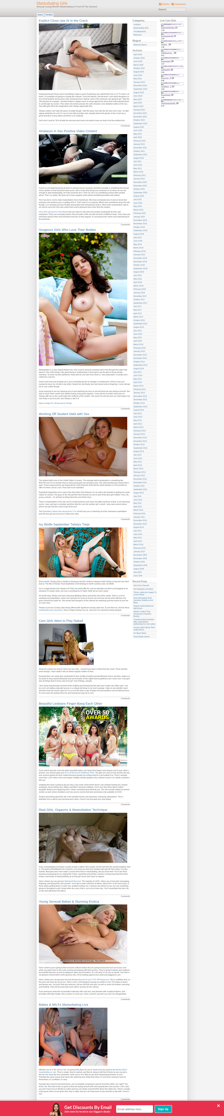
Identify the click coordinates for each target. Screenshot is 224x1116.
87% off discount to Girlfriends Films (79, 773)
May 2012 (137, 462)
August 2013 (138, 410)
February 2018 (139, 289)
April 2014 (137, 382)
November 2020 (140, 186)
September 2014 (140, 365)
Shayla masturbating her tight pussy (143, 607)
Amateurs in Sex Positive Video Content (68, 131)
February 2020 (139, 213)
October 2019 (139, 227)
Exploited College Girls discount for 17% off (61, 511)
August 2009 (138, 569)
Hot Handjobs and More (143, 589)
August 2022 (138, 127)
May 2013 (137, 420)
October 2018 (139, 265)
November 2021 (140, 148)
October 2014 (139, 362)
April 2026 (137, 54)
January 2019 (139, 255)
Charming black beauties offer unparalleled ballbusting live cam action (144, 621)
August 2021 (138, 158)
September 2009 (140, 565)
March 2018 (138, 286)
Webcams (137, 35)
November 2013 (140, 400)
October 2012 (139, 444)
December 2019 (140, 220)
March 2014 (138, 386)
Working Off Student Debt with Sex (64, 414)
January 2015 (139, 351)
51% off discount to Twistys (61, 403)
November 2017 (140, 296)
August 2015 (138, 327)
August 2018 (138, 272)
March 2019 (138, 248)
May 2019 (137, 244)
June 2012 (137, 458)
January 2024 (139, 82)
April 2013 (137, 424)
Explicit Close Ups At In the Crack (63, 20)
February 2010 (139, 548)
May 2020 (137, 206)
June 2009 (137, 576)
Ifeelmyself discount (73, 881)
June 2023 (137, 96)
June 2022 (137, 130)
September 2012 (140, 448)
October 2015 (139, 320)
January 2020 (139, 217)
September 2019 (140, 230)
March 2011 (138, 510)
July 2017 (137, 306)
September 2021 (140, 155)
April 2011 (137, 507)
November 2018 (140, 262)
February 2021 (139, 175)
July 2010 (137, 531)
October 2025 (139, 58)
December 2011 (140, 479)
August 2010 (138, 527)
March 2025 (138, 65)
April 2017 (137, 313)
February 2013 (139, 431)
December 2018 (140, 258)
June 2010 (137, 534)
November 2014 (140, 358)
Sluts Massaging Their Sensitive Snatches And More (143, 600)
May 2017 (137, 310)
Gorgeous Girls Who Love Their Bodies (67, 229)
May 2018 (137, 279)
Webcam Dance (140, 45)
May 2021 (137, 168)
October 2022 (139, 120)
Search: (162, 9)
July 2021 (137, 161)
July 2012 (137, 455)
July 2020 (137, 199)
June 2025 (137, 61)
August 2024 (138, 72)
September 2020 (140, 193)
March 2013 (138, 427)
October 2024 (139, 68)
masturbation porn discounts (50, 610)
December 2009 (140, 555)
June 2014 (137, 375)
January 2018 (139, 293)
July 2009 (137, 572)
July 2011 (137, 496)
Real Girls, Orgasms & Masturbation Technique (73, 809)
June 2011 (137, 500)
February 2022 (139, 141)
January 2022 (139, 144)
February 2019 (139, 251)
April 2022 (137, 137)
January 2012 (139, 475)
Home (40, 15)
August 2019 (138, 234)
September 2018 (140, 268)
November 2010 (140, 524)
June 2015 (137, 334)
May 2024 (137, 79)
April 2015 (137, 341)
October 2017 (139, 299)
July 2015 (137, 331)
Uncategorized (139, 31)
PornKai (49, 15)
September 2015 (140, 324)
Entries (165, 4)
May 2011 (137, 503)
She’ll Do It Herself (141, 585)
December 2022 (140, 113)
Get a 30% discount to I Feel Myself (53, 212)
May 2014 (137, 379)
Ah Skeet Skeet (139, 633)
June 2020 (137, 203)
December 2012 (140, 438)
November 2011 (140, 482)
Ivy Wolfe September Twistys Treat (64, 524)
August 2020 (138, 196)
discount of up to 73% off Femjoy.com (93, 980)
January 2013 (139, 434)
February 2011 (139, 513)
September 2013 (140, 407)
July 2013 (137, 413)
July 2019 (137, 237)
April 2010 (137, 541)
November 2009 (140, 558)
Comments (180, 4)
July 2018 (137, 275)
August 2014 (138, 369)
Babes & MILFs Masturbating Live (63, 1004)
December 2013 (140, 396)
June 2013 (137, 417)
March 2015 (138, 344)
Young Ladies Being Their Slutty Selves (144, 628)
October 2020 (139, 189)
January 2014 (139, 393)
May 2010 (137, 538)
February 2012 (139, 472)
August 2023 (138, 92)
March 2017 (138, 317)
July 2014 (137, 372)
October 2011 (139, 486)
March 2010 (138, 544)
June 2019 (137, 241)
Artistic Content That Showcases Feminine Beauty (142, 614)
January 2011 (139, 517)
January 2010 (139, 552)
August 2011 (138, 493)
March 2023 (138, 106)
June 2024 (137, 75)
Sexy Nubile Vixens (141, 637)
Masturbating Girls (52, 3)
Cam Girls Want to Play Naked (61, 620)
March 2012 (138, 469)
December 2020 (140, 182)
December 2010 (140, 520)
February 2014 (139, 389)
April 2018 (137, 282)
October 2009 (139, 562)
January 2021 (139, 179)
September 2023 (140, 89)
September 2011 (140, 489)
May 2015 (137, 338)
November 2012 (140, 441)
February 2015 (139, 348)
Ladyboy (137, 24)
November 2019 (140, 224)
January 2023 (139, 110)
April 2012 (137, 465)
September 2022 (140, 124)
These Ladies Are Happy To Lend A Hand (144, 593)
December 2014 (140, 355)
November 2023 (140, 85)
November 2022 (140, 117)
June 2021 (137, 165)
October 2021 (139, 151)
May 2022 (137, 134)
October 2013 (139, 403)
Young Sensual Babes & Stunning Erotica (69, 901)
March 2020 (138, 210)
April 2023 (137, 103)
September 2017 (140, 303)
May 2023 (137, 99)
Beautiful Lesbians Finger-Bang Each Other (70, 703)
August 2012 (138, 451)
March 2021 (138, 172)
